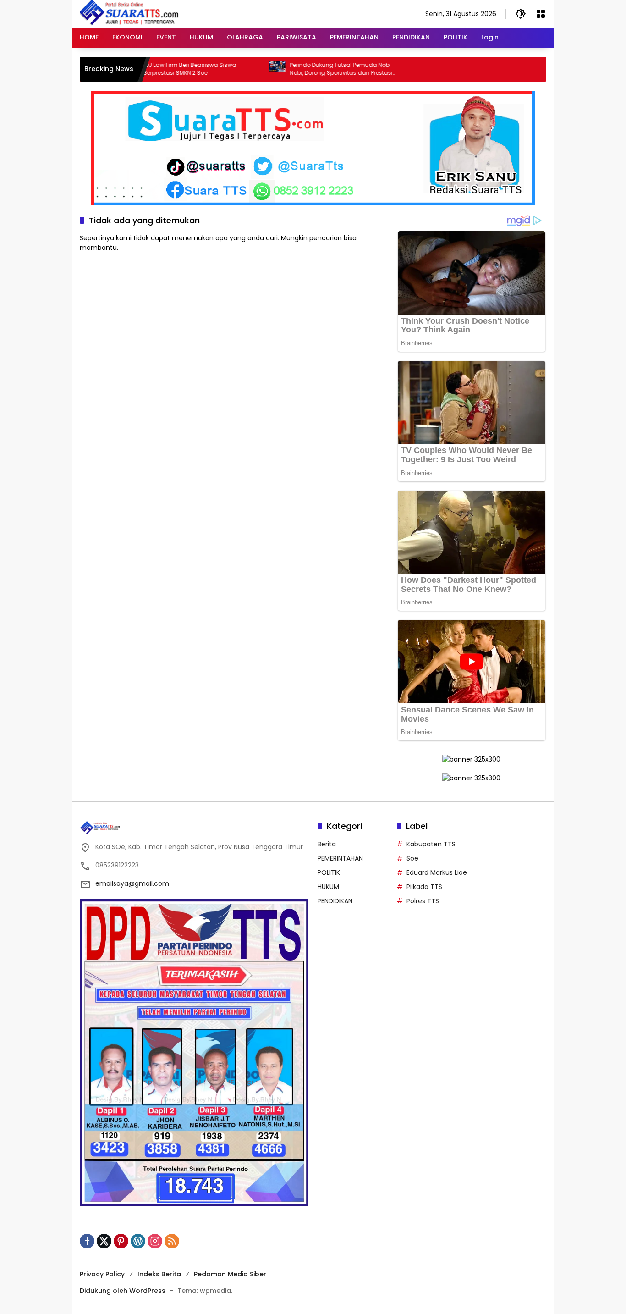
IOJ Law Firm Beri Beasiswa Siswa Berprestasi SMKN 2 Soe (156, 69)
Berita (327, 844)
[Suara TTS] (129, 13)
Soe (412, 858)
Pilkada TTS (424, 886)
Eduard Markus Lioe (436, 872)
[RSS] (172, 1241)
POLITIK (329, 872)
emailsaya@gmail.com (132, 883)
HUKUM (328, 886)
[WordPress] (138, 1241)
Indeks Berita (159, 1274)
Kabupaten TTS (431, 844)
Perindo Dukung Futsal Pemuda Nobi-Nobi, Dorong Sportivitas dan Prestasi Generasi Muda (309, 69)
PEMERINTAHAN (340, 858)
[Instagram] (155, 1241)
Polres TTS (422, 900)
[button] (520, 13)
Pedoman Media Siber (230, 1274)
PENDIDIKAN (335, 900)
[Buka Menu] (540, 13)
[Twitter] (104, 1241)
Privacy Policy (102, 1274)
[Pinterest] (121, 1241)
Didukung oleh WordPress (122, 1290)
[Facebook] (87, 1241)
